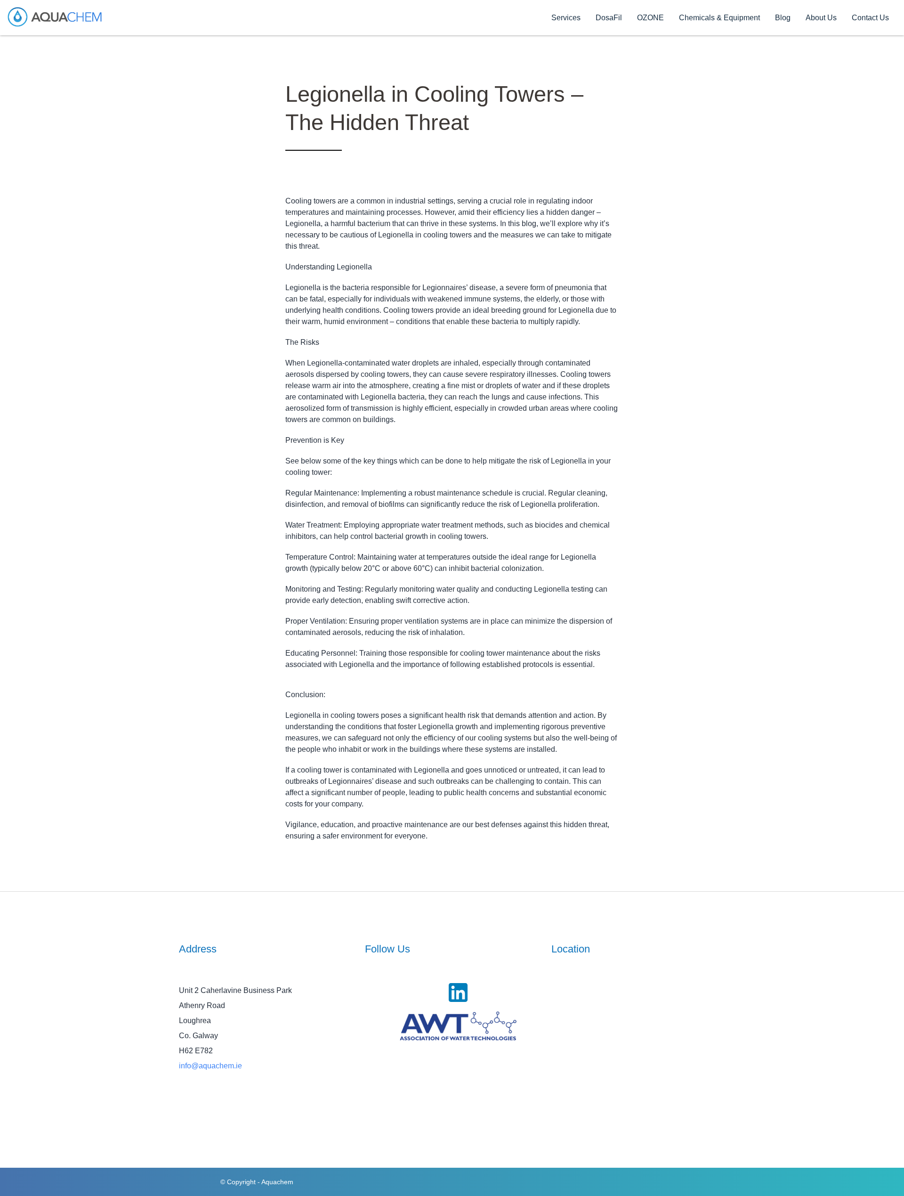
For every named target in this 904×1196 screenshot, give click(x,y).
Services (566, 18)
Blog (783, 18)
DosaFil (609, 18)
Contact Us (870, 18)
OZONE (650, 18)
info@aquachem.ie (210, 1066)
